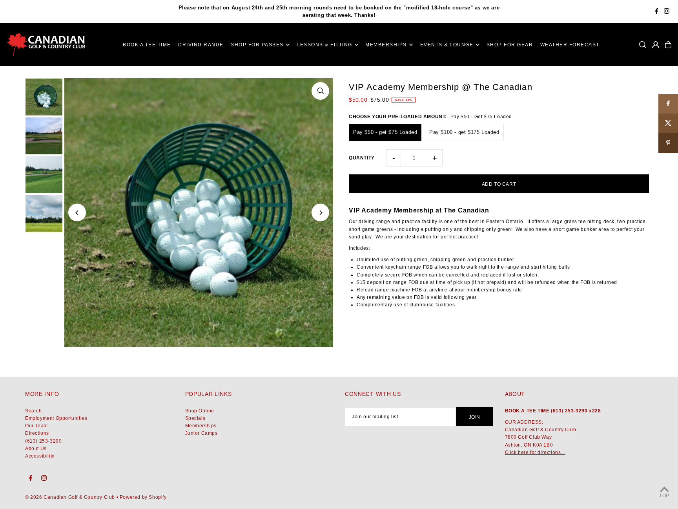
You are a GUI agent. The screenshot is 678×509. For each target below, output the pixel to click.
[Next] (320, 213)
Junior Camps (201, 433)
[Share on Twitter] (668, 123)
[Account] (655, 44)
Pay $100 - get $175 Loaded (464, 132)
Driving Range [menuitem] (201, 45)
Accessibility (40, 456)
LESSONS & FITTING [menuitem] (324, 45)
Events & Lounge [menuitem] (447, 45)
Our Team (36, 425)
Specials (195, 418)
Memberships (201, 425)
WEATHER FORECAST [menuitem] (570, 45)
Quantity (362, 158)
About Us (36, 448)
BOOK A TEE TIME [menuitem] (147, 45)
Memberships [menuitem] (386, 45)
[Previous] (77, 213)
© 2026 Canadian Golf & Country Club (70, 497)
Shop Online (200, 411)
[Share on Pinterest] (668, 143)
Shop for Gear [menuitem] (510, 45)
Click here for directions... (535, 452)
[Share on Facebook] (668, 104)
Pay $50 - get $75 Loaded (385, 132)
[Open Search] (642, 44)
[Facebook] (656, 12)
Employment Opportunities (56, 418)
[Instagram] (666, 12)
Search (33, 411)
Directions (37, 433)
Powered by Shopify (143, 497)
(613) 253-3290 (43, 441)
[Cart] (668, 44)
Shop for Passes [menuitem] (257, 45)
